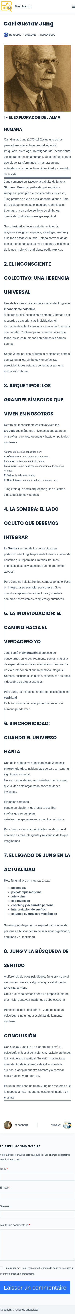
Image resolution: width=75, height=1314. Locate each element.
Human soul (47, 35)
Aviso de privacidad (26, 1309)
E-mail (4, 1187)
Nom (4, 1168)
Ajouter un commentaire (15, 1224)
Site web (5, 1206)
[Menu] (73, 6)
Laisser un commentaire (35, 1287)
